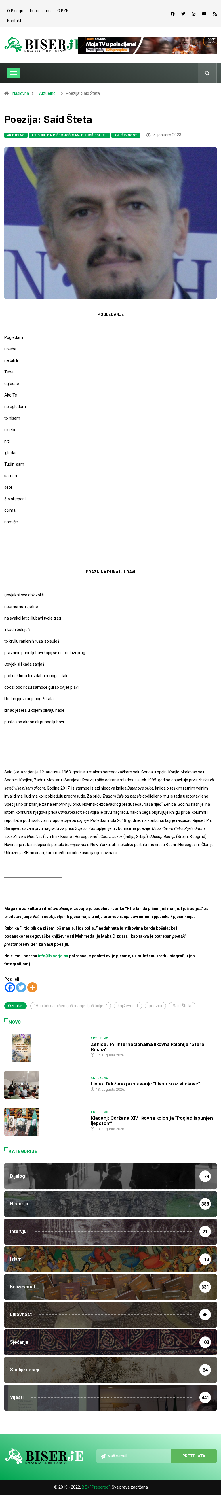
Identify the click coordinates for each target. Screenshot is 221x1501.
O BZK (62, 10)
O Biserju (15, 10)
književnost (128, 1005)
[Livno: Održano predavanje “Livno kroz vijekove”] (44, 1085)
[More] (32, 987)
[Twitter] (183, 14)
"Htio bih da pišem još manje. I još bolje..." (70, 1005)
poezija (155, 1005)
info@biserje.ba (53, 956)
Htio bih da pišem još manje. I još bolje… (69, 135)
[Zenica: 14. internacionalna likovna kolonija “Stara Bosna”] (44, 1048)
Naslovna (20, 93)
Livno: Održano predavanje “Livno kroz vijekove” (145, 1083)
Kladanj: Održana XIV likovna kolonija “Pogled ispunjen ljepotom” (152, 1120)
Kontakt (14, 20)
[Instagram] (193, 14)
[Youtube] (204, 14)
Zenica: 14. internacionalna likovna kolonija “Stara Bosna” (147, 1046)
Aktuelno (47, 93)
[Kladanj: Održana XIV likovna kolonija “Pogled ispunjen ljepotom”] (44, 1122)
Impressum (40, 10)
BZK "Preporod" (96, 1487)
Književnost (125, 135)
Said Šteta (182, 1005)
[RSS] (215, 14)
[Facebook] (173, 14)
